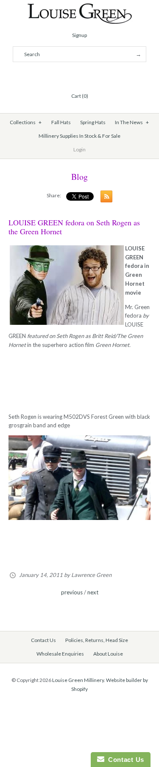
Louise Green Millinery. (78, 680)
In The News (132, 122)
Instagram (90, 75)
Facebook (59, 75)
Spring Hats (93, 122)
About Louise (108, 654)
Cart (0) (79, 96)
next (92, 592)
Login (79, 149)
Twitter (69, 75)
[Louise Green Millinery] (79, 7)
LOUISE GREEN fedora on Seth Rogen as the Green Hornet (74, 227)
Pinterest (79, 75)
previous (72, 592)
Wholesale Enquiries (60, 654)
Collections (26, 122)
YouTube (100, 75)
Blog (79, 176)
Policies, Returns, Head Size (96, 640)
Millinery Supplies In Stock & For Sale (79, 136)
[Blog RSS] (104, 197)
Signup (79, 35)
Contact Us (43, 640)
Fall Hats (61, 122)
